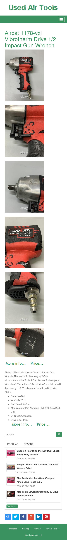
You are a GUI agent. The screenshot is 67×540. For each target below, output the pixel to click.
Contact (37, 528)
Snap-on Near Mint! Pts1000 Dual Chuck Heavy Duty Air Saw (38, 452)
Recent (28, 444)
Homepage (12, 528)
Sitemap (25, 528)
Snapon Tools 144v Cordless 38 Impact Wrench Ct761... (37, 466)
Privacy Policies (53, 528)
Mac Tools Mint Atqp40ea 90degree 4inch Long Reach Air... (35, 479)
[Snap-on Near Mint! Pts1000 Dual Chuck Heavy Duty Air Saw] (11, 453)
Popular (12, 444)
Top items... (12, 506)
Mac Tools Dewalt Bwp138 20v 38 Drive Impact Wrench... (37, 493)
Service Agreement (33, 535)
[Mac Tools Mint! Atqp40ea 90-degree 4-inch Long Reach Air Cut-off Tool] (11, 481)
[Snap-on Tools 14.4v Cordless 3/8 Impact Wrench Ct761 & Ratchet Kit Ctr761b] (11, 467)
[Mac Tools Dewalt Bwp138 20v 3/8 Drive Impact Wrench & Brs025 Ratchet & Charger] (11, 494)
